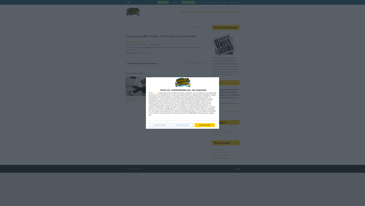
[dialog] (182, 103)
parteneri (155, 93)
